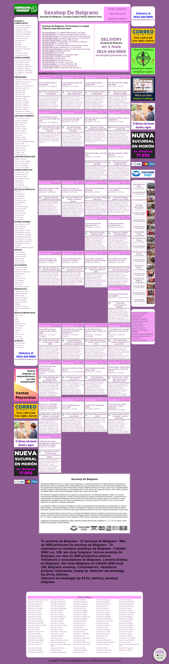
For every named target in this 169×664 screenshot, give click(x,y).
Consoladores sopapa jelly (23, 70)
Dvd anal (18, 192)
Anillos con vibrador (21, 84)
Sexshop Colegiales (49, 64)
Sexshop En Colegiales (126, 619)
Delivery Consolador (125, 650)
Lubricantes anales (21, 30)
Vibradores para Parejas (23, 81)
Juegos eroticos (20, 278)
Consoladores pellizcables (23, 66)
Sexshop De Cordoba (35, 614)
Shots (17, 332)
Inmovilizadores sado (22, 178)
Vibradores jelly (20, 92)
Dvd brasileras (20, 196)
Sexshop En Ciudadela (103, 617)
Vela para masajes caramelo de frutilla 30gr (96, 119)
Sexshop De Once (102, 606)
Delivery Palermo (56, 650)
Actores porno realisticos (23, 60)
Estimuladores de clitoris (23, 230)
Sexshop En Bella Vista (126, 606)
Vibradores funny (20, 90)
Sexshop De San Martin (126, 602)
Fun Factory (19, 338)
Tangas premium (20, 150)
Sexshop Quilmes (48, 51)
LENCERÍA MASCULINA (140, 321)
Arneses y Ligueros (21, 120)
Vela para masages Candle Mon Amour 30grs (49, 189)
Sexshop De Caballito (103, 614)
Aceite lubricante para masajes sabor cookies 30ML (48, 331)
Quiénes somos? (117, 18)
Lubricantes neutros (21, 38)
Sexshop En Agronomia (58, 602)
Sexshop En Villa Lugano (58, 652)
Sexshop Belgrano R (125, 621)
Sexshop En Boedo (57, 610)
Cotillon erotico (20, 274)
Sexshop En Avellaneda (58, 604)
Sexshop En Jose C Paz (36, 631)
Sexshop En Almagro (102, 602)
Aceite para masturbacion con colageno (118, 295)
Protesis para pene (21, 306)
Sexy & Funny (19, 334)
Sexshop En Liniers (57, 638)
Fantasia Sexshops (79, 648)
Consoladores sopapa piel (23, 72)
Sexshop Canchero (57, 621)
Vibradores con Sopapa (22, 111)
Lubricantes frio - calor (22, 36)
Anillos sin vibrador (21, 293)
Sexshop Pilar (47, 68)
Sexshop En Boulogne (80, 610)
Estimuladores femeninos (23, 237)
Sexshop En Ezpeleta (126, 623)
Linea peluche (19, 185)
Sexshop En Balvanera (103, 604)
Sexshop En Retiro (102, 648)
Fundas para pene (21, 302)
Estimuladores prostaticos (23, 241)
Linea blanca (19, 183)
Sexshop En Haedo (57, 629)
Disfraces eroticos (21, 133)
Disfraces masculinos (22, 163)
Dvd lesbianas (19, 211)
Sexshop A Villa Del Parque (59, 625)
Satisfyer (18, 330)
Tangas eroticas (20, 148)
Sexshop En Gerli (56, 627)
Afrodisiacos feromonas (22, 272)
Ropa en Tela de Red (22, 146)
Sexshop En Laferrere (35, 636)
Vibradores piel (20, 94)
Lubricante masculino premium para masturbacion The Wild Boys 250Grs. (49, 443)
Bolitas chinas (19, 295)
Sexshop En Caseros (57, 614)
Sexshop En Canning (103, 612)
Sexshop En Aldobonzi (80, 602)
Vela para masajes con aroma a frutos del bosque (72, 189)
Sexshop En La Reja (57, 633)
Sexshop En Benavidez (35, 608)
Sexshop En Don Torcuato (104, 621)
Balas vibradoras (20, 226)
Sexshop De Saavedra (80, 604)
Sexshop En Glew (102, 627)
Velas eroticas (19, 282)
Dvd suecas (19, 217)
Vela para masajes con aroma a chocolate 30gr (48, 260)
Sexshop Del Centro (79, 600)
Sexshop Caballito (49, 42)
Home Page (42, 73)
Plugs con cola (20, 263)
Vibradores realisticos (22, 105)
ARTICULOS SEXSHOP (140, 313)
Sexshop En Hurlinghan (80, 629)
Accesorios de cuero (22, 172)
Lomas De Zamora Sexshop (105, 642)
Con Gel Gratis (20, 343)
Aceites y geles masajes (23, 25)
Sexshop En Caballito (80, 612)
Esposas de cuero (21, 176)
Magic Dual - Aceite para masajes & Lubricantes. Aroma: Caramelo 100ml (48, 406)
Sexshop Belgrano (49, 32)
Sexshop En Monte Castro (81, 642)
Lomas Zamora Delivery (126, 640)
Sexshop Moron (48, 53)
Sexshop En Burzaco (34, 612)
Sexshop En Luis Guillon (35, 640)
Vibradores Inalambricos (23, 96)
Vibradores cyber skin (22, 88)
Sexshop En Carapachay (127, 612)
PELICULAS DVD (137, 326)
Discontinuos (19, 345)
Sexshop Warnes (48, 62)
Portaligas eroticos (21, 139)
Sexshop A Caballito (34, 633)
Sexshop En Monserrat (35, 642)
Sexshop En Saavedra (126, 648)
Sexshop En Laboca (125, 633)
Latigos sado (19, 180)
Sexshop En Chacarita (126, 614)
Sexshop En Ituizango (103, 629)
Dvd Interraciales (20, 209)
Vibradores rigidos (21, 98)
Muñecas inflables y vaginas (24, 247)
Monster (17, 75)
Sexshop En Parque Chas (81, 644)
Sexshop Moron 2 (138, 293)
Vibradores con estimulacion (24, 86)
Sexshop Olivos (48, 58)
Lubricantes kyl (20, 40)
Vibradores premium (21, 101)
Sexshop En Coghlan (57, 619)
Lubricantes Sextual (21, 55)
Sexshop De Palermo (34, 606)
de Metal (18, 245)
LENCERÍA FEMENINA (139, 319)
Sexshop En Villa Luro (103, 652)
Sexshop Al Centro (79, 623)
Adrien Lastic (19, 315)
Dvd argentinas (20, 194)
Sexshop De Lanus (79, 608)
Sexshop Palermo (48, 34)
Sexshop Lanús (48, 57)
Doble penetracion (21, 300)
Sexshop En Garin (34, 627)
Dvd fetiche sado (20, 200)
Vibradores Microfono (22, 107)
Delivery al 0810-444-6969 (26, 354)
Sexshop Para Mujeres (139, 280)
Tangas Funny (19, 152)
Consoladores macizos (22, 62)
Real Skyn (18, 44)
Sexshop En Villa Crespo (104, 650)
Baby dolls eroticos (21, 122)
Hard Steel (18, 336)
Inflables (17, 304)
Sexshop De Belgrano (71, 12)
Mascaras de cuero (21, 187)
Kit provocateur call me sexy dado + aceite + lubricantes (117, 406)
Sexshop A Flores (79, 631)
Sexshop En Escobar (57, 623)
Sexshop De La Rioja (34, 610)
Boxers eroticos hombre (23, 161)
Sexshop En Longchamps (81, 638)
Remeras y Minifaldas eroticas (25, 141)
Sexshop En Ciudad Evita (81, 617)
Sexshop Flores (48, 45)
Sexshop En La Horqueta (59, 631)
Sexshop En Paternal (103, 644)
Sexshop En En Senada (35, 623)
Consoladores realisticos (23, 68)
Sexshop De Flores (57, 612)
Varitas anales (19, 260)
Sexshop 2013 (100, 638)
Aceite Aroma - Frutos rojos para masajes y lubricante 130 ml (118, 369)
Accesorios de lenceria (22, 118)
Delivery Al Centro (79, 652)
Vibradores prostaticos (22, 103)
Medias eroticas (20, 137)
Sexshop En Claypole (35, 619)
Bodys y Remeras (21, 159)
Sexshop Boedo (48, 44)
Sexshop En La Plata (125, 631)
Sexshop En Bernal (125, 608)
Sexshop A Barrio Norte (35, 638)
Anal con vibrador (20, 254)
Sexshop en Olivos (125, 642)
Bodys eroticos (20, 124)
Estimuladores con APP (22, 224)
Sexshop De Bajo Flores (104, 619)
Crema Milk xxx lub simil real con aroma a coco (117, 260)
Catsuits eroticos (20, 126)
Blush (17, 319)
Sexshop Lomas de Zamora (52, 49)
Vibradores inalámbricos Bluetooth (26, 79)
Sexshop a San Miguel (126, 625)
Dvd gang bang (20, 202)
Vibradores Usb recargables (24, 113)
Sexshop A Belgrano (57, 636)
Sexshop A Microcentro (126, 629)
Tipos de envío (117, 13)
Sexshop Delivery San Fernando (38, 600)
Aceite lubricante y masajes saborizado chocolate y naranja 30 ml (72, 331)
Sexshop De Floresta (103, 610)
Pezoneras (18, 284)
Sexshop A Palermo (34, 629)
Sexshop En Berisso (102, 608)
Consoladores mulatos (22, 64)
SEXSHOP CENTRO (138, 328)
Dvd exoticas (19, 198)
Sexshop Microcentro (50, 38)
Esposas (18, 276)
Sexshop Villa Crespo (50, 47)
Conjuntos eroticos (21, 129)
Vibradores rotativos (21, 109)
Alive (16, 317)
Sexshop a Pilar (78, 627)
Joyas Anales (19, 258)
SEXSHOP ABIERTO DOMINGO (142, 334)
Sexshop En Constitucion (36, 621)
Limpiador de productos (22, 27)
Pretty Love (19, 328)
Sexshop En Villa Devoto (36, 652)
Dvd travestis (19, 219)
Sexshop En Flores (79, 625)
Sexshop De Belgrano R (58, 617)
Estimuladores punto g (22, 243)
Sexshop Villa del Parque (51, 40)
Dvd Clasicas (19, 215)
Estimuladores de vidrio (22, 232)
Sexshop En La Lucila (103, 631)
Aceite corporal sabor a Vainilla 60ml (94, 84)
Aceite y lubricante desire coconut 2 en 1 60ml (71, 260)
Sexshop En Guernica (126, 627)
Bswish (17, 321)
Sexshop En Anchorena (35, 604)
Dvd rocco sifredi (20, 213)
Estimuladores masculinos (23, 239)
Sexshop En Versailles (35, 650)
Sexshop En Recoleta (57, 648)
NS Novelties (19, 326)
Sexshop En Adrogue (125, 600)
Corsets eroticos (20, 131)
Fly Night (18, 42)
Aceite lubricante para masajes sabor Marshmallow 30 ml (47, 368)
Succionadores (20, 228)
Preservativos (19, 280)
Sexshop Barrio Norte (50, 36)
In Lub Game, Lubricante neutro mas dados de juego (95, 260)
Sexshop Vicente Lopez (51, 66)
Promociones (19, 347)
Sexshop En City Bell (34, 617)
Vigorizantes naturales (22, 286)
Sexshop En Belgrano (80, 606)
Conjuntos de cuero (21, 174)
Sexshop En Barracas (58, 606)
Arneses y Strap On (21, 298)
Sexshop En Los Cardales (127, 638)
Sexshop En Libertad (125, 636)
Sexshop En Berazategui (58, 608)
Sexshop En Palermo (34, 644)
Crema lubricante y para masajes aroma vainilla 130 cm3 (49, 119)
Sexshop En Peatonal (35, 648)
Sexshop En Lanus (102, 636)
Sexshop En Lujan (79, 640)
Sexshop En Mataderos (103, 640)
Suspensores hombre (22, 167)
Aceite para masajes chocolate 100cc (116, 224)
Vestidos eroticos (20, 154)
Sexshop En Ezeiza (102, 623)
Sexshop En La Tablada (81, 633)
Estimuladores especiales (23, 234)
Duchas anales (20, 252)
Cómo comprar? (117, 9)
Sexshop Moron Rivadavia (52, 55)
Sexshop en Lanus (79, 636)
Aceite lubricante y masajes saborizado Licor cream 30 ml (118, 331)
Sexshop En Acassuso (58, 600)
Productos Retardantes (22, 308)
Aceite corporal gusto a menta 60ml (48, 84)
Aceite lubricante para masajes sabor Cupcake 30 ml (95, 331)
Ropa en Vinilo (19, 143)
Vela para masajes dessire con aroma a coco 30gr (72, 119)
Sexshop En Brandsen (126, 610)
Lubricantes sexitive (21, 53)
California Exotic (20, 323)
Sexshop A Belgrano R (103, 633)
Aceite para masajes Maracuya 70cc (93, 224)
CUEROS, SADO (137, 323)
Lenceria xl (18, 135)
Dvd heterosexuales (21, 206)
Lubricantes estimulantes (23, 34)
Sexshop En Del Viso (80, 621)
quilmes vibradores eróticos (59, 640)
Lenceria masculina (21, 165)
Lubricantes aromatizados (23, 32)
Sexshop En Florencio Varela (37, 625)
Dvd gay (18, 204)
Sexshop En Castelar (80, 614)
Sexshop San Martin (49, 60)
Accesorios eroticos (21, 267)
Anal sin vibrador (20, 256)
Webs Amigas (84, 597)
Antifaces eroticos (21, 269)
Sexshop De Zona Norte (35, 602)
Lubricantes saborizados (23, 49)
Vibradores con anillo (22, 291)
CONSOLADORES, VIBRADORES (138, 316)
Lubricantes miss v (21, 47)
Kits (16, 310)
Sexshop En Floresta (103, 625)
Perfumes (18, 51)
